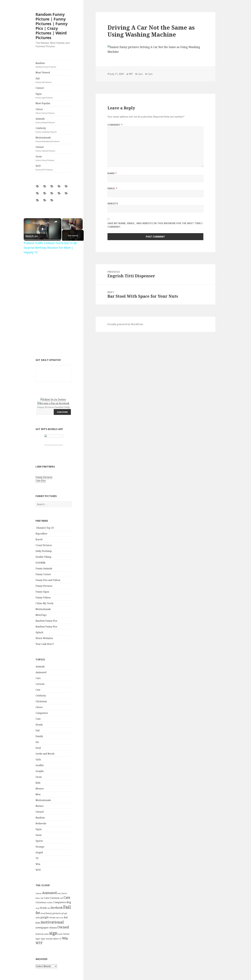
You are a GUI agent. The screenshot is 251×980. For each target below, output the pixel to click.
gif (62, 913)
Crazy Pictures (44, 545)
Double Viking (43, 556)
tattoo (66, 933)
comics (50, 902)
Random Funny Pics (46, 620)
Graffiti (40, 765)
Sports (39, 840)
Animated (41, 672)
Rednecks (41, 823)
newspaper (42, 927)
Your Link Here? (45, 644)
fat (38, 913)
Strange (40, 846)
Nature (40, 806)
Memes (40, 788)
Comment (115, 124)
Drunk (39, 724)
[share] (55, 221)
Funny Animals (44, 568)
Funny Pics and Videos (48, 580)
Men (38, 794)
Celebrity (46, 130)
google (44, 917)
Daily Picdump (44, 551)
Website (112, 203)
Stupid (39, 852)
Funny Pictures (44, 477)
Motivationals (48, 139)
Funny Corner (43, 574)
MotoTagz (41, 615)
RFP (131, 74)
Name (112, 173)
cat (61, 898)
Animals (45, 120)
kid (66, 917)
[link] (28, 223)
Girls (38, 759)
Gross (45, 158)
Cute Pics (41, 480)
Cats (38, 689)
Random (46, 64)
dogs (37, 908)
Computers (42, 713)
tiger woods (46, 938)
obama (53, 927)
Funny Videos (43, 597)
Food (38, 747)
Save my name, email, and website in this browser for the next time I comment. (155, 225)
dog (68, 902)
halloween (59, 918)
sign (53, 933)
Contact (40, 87)
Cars (38, 678)
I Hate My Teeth (44, 603)
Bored (39, 539)
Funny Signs (42, 591)
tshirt (56, 938)
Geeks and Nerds (45, 753)
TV (37, 858)
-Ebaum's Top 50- (45, 527)
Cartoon (40, 684)
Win (38, 864)
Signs (44, 95)
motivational (52, 922)
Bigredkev (41, 533)
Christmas (41, 701)
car (42, 898)
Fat (37, 742)
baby (59, 893)
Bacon (64, 893)
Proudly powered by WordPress (125, 324)
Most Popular (43, 103)
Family (39, 736)
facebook (57, 908)
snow (60, 934)
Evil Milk (40, 562)
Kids (38, 782)
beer (38, 898)
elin (48, 908)
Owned (45, 148)
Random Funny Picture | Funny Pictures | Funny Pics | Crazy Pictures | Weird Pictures (52, 26)
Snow (39, 835)
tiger (38, 938)
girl (65, 913)
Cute (38, 718)
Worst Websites (44, 638)
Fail (44, 80)
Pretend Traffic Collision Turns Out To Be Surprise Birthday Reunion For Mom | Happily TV (42, 223)
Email (112, 188)
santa (46, 934)
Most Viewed (43, 72)
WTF (44, 167)
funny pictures (53, 913)
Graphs (40, 771)
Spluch (39, 632)
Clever (45, 111)
